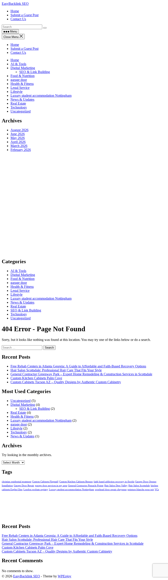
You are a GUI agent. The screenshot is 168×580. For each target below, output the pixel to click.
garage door (18, 80)
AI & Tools (18, 64)
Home (14, 45)
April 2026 (18, 142)
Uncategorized (20, 111)
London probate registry (35, 489)
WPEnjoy (64, 576)
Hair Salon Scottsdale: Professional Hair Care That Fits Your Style (56, 370)
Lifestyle (16, 91)
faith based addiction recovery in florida (114, 481)
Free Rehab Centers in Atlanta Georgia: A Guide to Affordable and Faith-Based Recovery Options (78, 366)
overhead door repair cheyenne (111, 489)
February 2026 (20, 150)
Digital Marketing (22, 68)
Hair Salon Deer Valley (116, 485)
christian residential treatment (16, 481)
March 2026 (18, 146)
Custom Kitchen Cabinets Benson (76, 481)
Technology (18, 107)
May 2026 (17, 138)
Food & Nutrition (22, 76)
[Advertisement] (84, 204)
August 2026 (19, 130)
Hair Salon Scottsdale (139, 485)
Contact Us (18, 52)
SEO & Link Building (34, 72)
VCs (157, 489)
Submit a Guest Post (24, 48)
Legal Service (20, 88)
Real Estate (18, 103)
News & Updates (22, 99)
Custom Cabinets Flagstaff (45, 481)
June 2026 (17, 134)
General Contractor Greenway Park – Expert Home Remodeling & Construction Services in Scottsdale (81, 374)
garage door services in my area (51, 485)
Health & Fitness (22, 84)
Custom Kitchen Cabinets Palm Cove (36, 378)
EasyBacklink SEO (15, 3)
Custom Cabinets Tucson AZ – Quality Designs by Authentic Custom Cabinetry (65, 382)
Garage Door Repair (24, 485)
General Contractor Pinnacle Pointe (85, 485)
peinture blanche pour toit (141, 489)
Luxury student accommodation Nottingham (41, 95)
